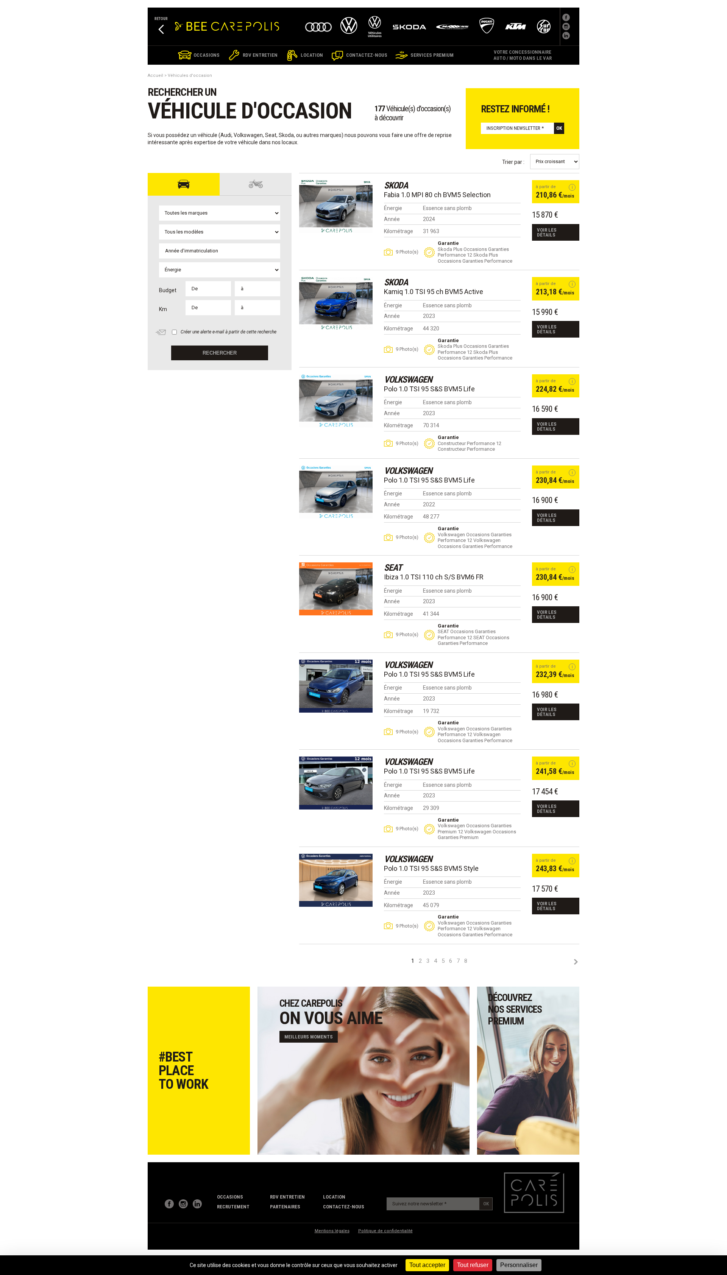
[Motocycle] (256, 184)
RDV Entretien (287, 1197)
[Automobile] (184, 184)
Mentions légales (332, 1230)
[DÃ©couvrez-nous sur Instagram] (566, 26)
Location (334, 1197)
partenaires (285, 1207)
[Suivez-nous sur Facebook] (566, 17)
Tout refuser (472, 1265)
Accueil (155, 75)
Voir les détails (547, 232)
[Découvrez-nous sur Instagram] (183, 1203)
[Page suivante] (575, 961)
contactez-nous (343, 1207)
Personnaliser (519, 1265)
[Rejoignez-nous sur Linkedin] (566, 35)
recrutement (233, 1207)
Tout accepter (427, 1265)
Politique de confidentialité (385, 1230)
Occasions (230, 1197)
